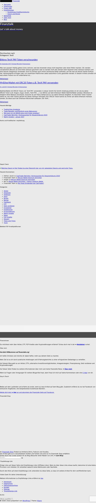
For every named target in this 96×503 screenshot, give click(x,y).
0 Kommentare (26, 64)
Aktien (6, 191)
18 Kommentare (22, 87)
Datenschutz (8, 483)
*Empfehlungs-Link (10, 491)
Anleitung (7, 195)
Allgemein (7, 193)
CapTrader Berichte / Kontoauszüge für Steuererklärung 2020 (25, 115)
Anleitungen (8, 6)
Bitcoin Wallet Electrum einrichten (30, 178)
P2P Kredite (8, 217)
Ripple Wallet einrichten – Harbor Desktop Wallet (26, 181)
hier (42, 478)
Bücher (6, 200)
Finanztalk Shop (8, 452)
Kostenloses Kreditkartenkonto (18, 12)
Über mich (7, 18)
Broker (6, 198)
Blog (5, 19)
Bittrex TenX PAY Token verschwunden (19, 60)
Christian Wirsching (17, 64)
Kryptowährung (9, 211)
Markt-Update (9, 213)
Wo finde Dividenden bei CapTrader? (31, 183)
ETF (5, 204)
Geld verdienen (9, 206)
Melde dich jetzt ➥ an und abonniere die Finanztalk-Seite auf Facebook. (27, 392)
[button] (48, 327)
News (6, 215)
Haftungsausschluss (11, 485)
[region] (48, 283)
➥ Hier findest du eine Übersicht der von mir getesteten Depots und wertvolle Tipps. (42, 168)
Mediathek (7, 16)
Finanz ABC (8, 8)
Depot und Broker (14, 14)
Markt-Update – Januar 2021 (14, 117)
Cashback (7, 202)
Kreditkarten (8, 210)
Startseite (7, 4)
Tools (6, 223)
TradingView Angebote (12, 109)
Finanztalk (16, 1)
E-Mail (85, 373)
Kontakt (6, 487)
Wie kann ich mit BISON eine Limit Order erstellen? (21, 113)
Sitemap (7, 489)
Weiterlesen (4, 79)
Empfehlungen (9, 10)
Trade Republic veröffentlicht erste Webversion (20, 111)
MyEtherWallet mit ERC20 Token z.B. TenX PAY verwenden (29, 83)
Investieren (7, 208)
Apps (5, 196)
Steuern (6, 219)
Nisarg (39, 501)
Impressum (7, 482)
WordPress (26, 501)
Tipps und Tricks (9, 221)
